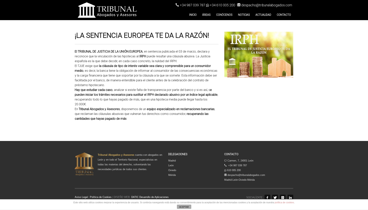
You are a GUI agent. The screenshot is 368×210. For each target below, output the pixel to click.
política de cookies (284, 202)
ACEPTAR (184, 207)
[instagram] (283, 197)
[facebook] (267, 197)
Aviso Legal (81, 197)
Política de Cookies (101, 197)
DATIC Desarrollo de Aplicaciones (150, 197)
